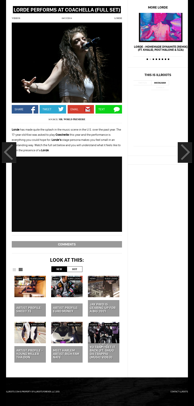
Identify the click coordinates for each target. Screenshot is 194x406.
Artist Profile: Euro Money (65, 309)
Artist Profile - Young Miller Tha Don (29, 354)
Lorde (118, 18)
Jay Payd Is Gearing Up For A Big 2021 (103, 308)
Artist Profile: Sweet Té (29, 309)
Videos (16, 18)
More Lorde (158, 7)
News (19, 278)
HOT (74, 269)
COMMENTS (67, 244)
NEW (59, 269)
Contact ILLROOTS (179, 391)
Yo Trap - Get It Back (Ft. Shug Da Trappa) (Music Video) (102, 352)
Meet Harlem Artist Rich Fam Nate (66, 354)
